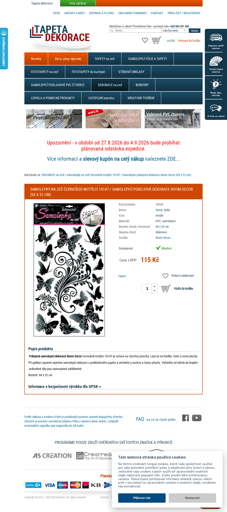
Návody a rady (75, 13)
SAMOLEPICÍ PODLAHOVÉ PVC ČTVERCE (57, 85)
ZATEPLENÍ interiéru (101, 98)
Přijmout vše (142, 498)
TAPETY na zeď (105, 58)
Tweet (122, 276)
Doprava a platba (101, 13)
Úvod (56, 13)
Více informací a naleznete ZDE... (113, 158)
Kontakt (157, 13)
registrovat (192, 13)
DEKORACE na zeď (110, 85)
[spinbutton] (147, 288)
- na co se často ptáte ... (158, 419)
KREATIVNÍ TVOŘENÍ (141, 98)
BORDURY (142, 85)
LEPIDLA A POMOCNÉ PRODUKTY (53, 98)
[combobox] (175, 30)
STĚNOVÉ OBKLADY (131, 71)
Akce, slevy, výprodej (68, 58)
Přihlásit (174, 13)
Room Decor (163, 237)
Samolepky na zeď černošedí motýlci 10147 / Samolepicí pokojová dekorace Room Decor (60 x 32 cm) (129, 175)
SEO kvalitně (58, 497)
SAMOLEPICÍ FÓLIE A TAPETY (147, 58)
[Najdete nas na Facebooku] (186, 417)
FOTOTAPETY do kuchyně (88, 71)
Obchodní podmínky (132, 13)
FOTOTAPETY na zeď (44, 71)
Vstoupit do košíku (189, 40)
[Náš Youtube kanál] (197, 417)
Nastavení (192, 498)
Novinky (36, 58)
